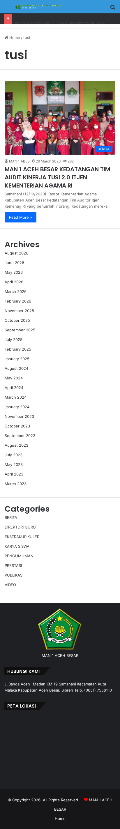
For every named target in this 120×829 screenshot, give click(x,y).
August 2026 (16, 253)
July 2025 (13, 339)
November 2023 (19, 416)
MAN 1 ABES (19, 161)
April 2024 (14, 387)
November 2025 (19, 310)
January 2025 (17, 358)
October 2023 (17, 426)
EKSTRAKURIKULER (22, 536)
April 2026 (14, 282)
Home (14, 37)
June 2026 (14, 262)
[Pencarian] (113, 8)
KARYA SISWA (17, 546)
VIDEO (10, 584)
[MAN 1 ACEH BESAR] (38, 6)
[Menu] (7, 8)
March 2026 (16, 291)
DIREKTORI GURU (20, 527)
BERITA (11, 517)
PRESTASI (13, 565)
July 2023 (13, 454)
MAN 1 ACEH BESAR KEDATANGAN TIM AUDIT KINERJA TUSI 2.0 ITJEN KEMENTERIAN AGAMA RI (57, 177)
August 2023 (16, 445)
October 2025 (17, 320)
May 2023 (14, 464)
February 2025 (18, 349)
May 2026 (14, 272)
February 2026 (18, 301)
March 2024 (16, 397)
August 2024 (16, 368)
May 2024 (14, 378)
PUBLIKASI (14, 575)
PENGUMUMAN (19, 556)
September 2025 (20, 330)
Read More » (20, 217)
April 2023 (14, 474)
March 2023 (16, 483)
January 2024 (17, 406)
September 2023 (20, 435)
